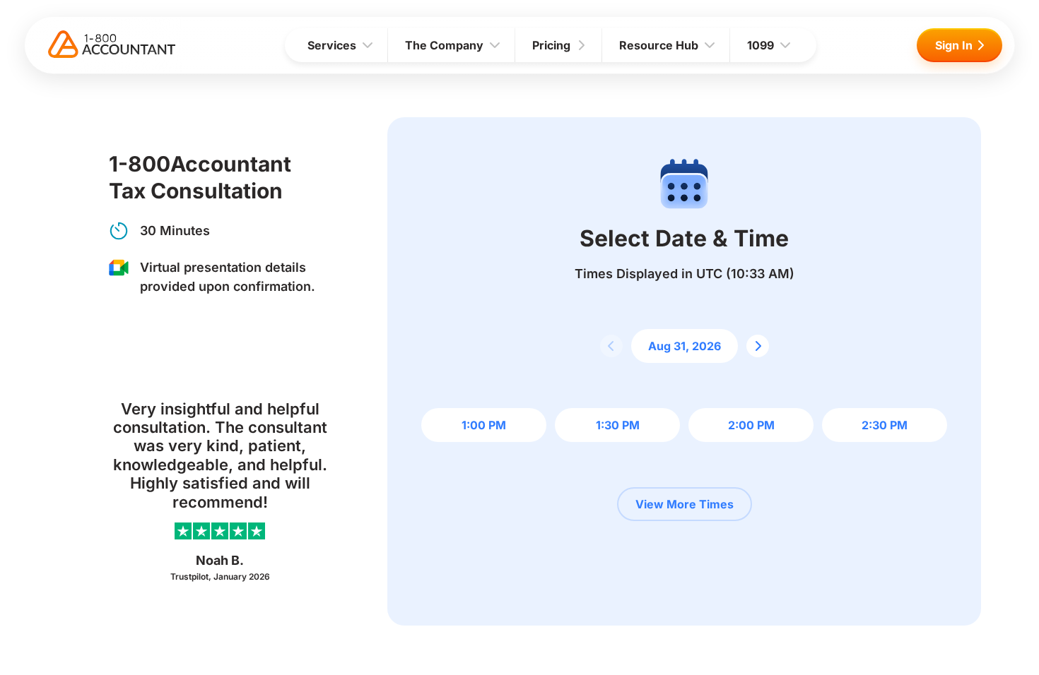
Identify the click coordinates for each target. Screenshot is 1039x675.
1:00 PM (484, 425)
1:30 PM (618, 425)
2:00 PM (751, 425)
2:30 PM (885, 425)
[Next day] (757, 346)
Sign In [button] (954, 45)
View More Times (684, 504)
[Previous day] (611, 346)
